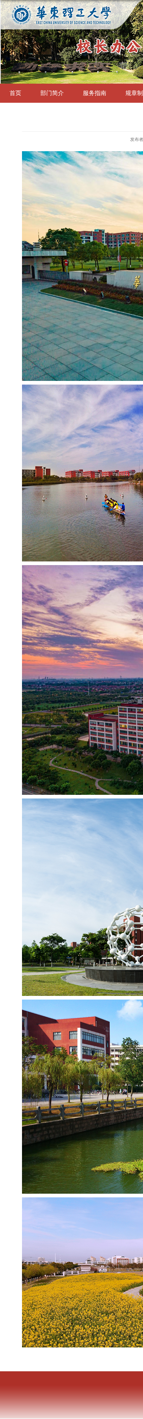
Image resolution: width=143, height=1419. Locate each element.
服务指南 (94, 93)
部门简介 (52, 93)
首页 (15, 93)
